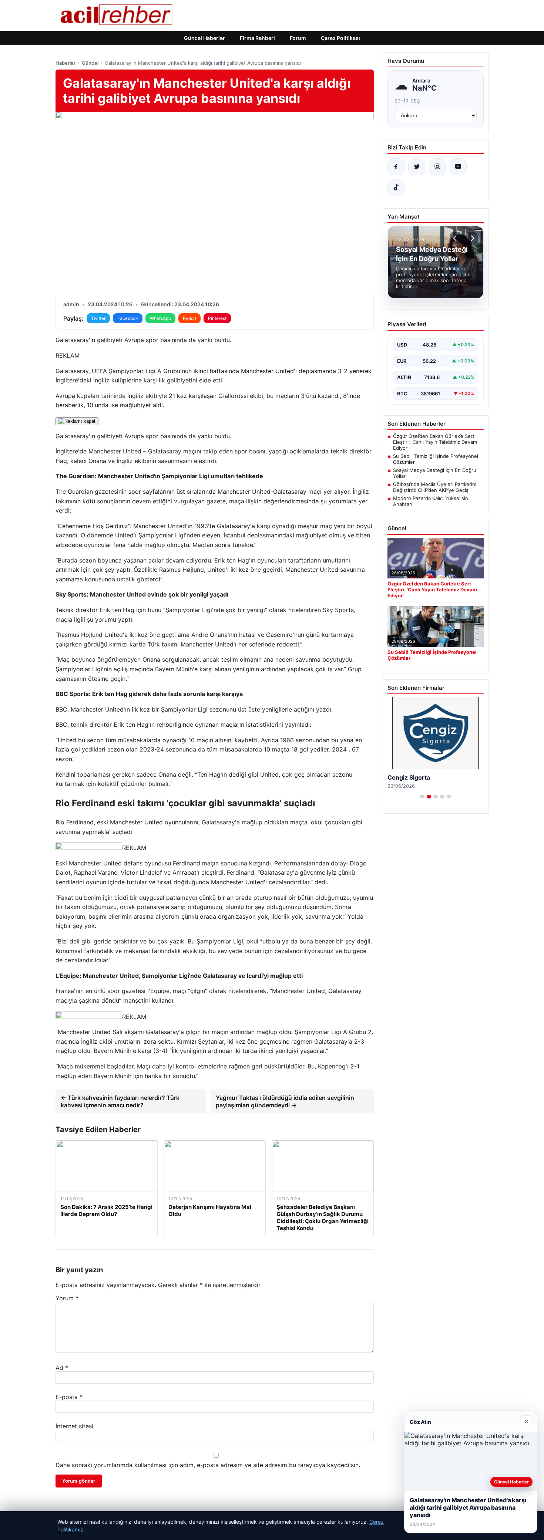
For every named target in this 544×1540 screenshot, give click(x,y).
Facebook (127, 318)
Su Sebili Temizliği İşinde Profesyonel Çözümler (435, 459)
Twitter (98, 318)
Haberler (65, 63)
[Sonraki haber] (471, 238)
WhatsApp (160, 318)
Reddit (189, 318)
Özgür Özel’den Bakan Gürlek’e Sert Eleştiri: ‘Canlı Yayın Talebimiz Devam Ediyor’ (435, 442)
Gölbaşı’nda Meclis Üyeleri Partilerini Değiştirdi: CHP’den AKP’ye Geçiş (434, 487)
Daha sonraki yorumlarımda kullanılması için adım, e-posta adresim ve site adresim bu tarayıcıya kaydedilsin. (208, 1465)
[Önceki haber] (456, 238)
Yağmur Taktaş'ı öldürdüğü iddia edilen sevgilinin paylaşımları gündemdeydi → (285, 1101)
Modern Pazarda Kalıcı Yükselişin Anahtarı (430, 501)
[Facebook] (395, 166)
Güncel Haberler (204, 38)
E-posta (69, 1397)
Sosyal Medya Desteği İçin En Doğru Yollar (434, 473)
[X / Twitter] (416, 166)
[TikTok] (395, 187)
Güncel (90, 63)
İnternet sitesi (74, 1426)
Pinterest (217, 318)
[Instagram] (437, 166)
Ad (62, 1367)
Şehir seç (407, 101)
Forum (298, 38)
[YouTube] (458, 166)
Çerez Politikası (340, 38)
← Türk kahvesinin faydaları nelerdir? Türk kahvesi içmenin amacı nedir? (120, 1101)
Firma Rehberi (257, 38)
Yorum (67, 1298)
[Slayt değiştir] (422, 796)
